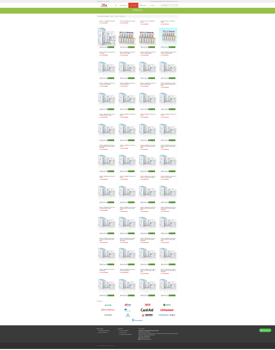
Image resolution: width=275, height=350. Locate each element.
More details (111, 47)
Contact (144, 5)
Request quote (104, 47)
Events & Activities (103, 332)
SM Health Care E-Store (104, 330)
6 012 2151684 (106, 1)
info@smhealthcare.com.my (173, 1)
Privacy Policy (123, 332)
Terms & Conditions (124, 330)
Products (134, 5)
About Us (124, 5)
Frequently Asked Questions (126, 334)
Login (153, 5)
